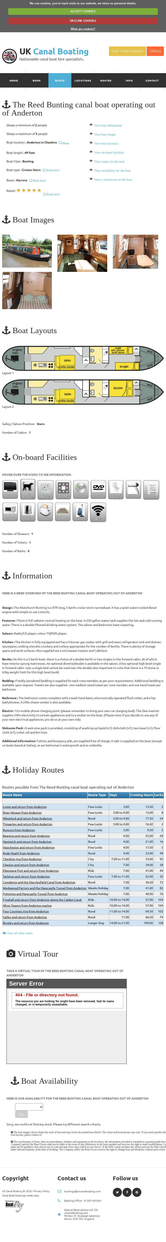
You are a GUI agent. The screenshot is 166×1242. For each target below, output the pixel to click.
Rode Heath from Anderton (21, 853)
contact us (36, 1135)
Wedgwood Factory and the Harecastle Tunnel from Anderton (44, 888)
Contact (152, 80)
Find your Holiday (128, 51)
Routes (106, 80)
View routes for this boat (109, 161)
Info (129, 80)
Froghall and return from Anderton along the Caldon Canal (42, 899)
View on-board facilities (109, 152)
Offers (155, 51)
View (65, 143)
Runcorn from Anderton (19, 830)
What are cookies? (83, 29)
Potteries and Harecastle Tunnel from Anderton (35, 894)
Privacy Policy (42, 1191)
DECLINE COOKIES (83, 20)
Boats (60, 80)
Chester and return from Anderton (26, 865)
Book (37, 80)
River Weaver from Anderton (22, 812)
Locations (83, 80)
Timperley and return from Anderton (27, 824)
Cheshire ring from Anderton (22, 859)
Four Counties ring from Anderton (26, 911)
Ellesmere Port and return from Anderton (31, 870)
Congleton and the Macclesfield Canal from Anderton (39, 882)
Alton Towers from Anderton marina (27, 905)
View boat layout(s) (106, 143)
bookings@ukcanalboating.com (82, 1191)
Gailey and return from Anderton (25, 917)
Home (14, 80)
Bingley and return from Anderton (26, 923)
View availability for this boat (112, 170)
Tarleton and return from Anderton (26, 876)
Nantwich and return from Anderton (27, 841)
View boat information (108, 125)
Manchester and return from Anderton (29, 847)
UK (54, 51)
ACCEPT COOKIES (83, 11)
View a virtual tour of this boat (113, 179)
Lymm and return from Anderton (25, 807)
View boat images (105, 134)
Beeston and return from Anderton (26, 836)
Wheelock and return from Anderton (27, 818)
